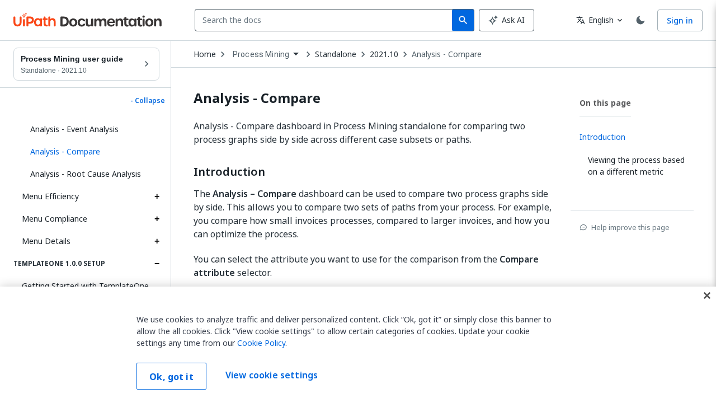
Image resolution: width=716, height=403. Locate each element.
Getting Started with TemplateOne (85, 286)
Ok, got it (171, 376)
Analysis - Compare (447, 54)
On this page (605, 103)
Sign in (680, 20)
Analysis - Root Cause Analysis (85, 174)
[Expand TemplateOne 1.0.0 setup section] (156, 264)
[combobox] (326, 20)
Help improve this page (630, 227)
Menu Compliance (54, 218)
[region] (358, 345)
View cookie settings (271, 375)
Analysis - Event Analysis (74, 129)
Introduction (229, 172)
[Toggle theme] (640, 20)
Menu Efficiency (50, 196)
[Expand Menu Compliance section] (156, 219)
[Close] (707, 295)
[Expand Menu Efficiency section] (156, 196)
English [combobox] (595, 20)
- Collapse (147, 101)
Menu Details (46, 241)
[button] (90, 151)
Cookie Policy (261, 343)
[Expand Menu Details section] (156, 241)
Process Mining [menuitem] (261, 54)
